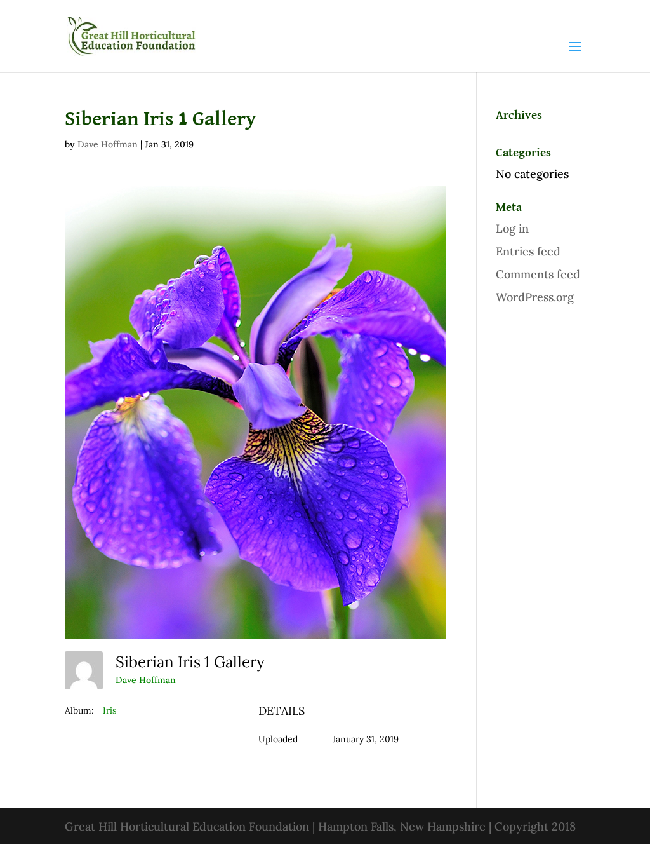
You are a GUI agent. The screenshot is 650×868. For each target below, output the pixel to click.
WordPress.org (535, 297)
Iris (109, 710)
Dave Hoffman (107, 144)
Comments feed (538, 274)
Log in (512, 228)
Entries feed (528, 251)
